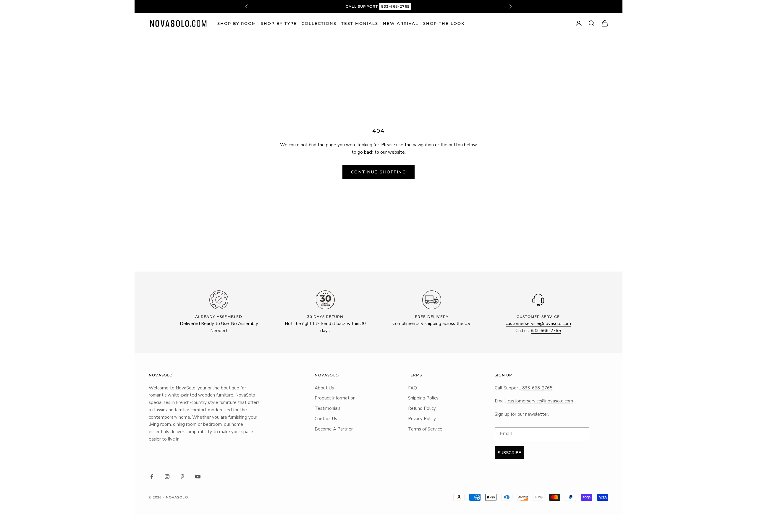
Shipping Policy (423, 398)
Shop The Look (444, 23)
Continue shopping (378, 172)
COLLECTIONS (319, 23)
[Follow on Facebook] (152, 477)
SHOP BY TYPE (279, 23)
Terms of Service (425, 429)
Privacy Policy (422, 419)
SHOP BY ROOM (236, 23)
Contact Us (326, 419)
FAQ (412, 388)
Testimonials (359, 23)
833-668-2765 (395, 6)
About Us (324, 388)
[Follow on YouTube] (198, 477)
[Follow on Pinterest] (182, 477)
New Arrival (400, 23)
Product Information (335, 398)
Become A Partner (334, 429)
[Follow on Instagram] (167, 477)
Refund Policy (422, 408)
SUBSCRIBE (509, 452)
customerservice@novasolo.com (538, 323)
